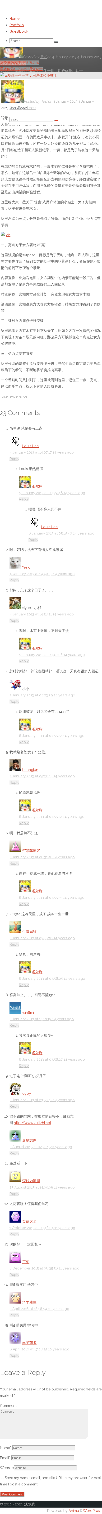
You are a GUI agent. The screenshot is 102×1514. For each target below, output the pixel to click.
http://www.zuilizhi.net (32, 1123)
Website (7, 1468)
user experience (14, 396)
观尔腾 (37, 486)
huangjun (30, 770)
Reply (14, 459)
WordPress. (92, 1511)
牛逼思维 (29, 931)
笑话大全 (29, 1221)
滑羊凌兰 (29, 1302)
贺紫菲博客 (31, 851)
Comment (8, 1406)
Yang (26, 567)
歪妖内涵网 (31, 1181)
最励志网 (29, 1140)
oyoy (26, 1093)
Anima (73, 1511)
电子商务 (29, 1343)
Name (5, 1448)
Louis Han (30, 446)
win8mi (28, 1012)
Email (5, 1458)
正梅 (25, 1262)
